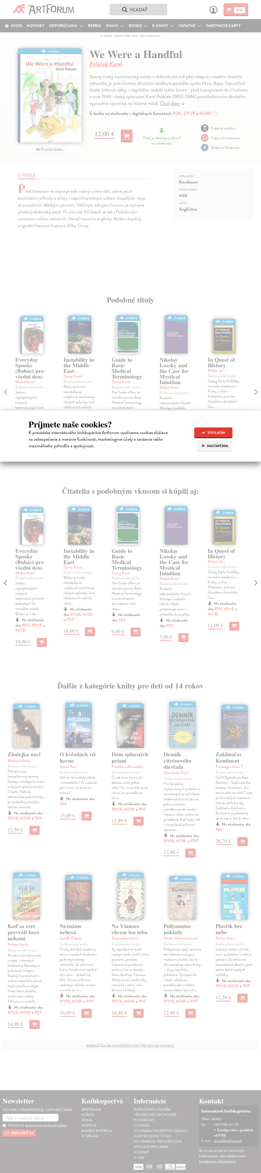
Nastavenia (217, 446)
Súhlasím (216, 432)
